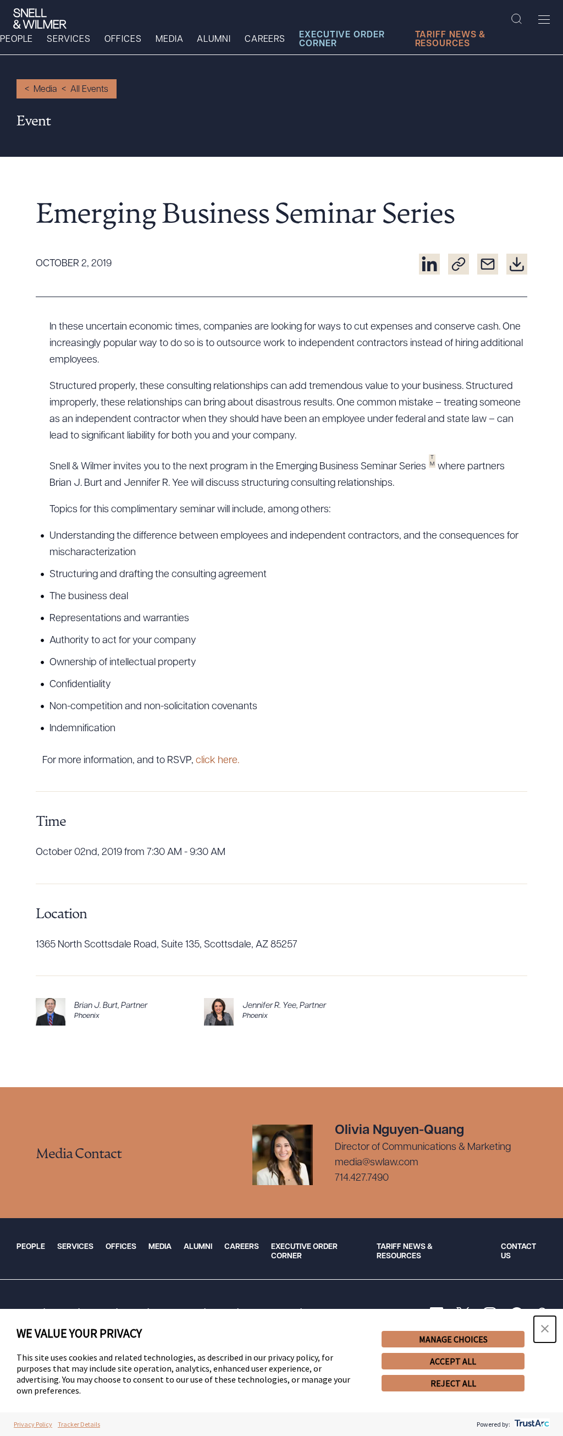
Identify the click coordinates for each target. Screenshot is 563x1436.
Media (170, 39)
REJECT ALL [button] (453, 1383)
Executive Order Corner (342, 39)
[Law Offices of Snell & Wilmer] (40, 18)
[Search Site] (516, 19)
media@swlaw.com (376, 1163)
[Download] (516, 264)
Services (68, 39)
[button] (545, 1329)
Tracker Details (79, 1424)
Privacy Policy (33, 1424)
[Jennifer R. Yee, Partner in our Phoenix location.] (281, 1012)
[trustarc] (530, 1424)
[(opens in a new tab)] (429, 264)
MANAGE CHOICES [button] (453, 1339)
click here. (218, 761)
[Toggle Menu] (544, 19)
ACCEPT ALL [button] (453, 1361)
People (16, 39)
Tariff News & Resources (450, 39)
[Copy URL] (458, 264)
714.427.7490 (362, 1178)
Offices (123, 39)
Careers (265, 39)
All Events (89, 89)
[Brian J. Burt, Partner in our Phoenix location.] (113, 1012)
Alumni (213, 39)
